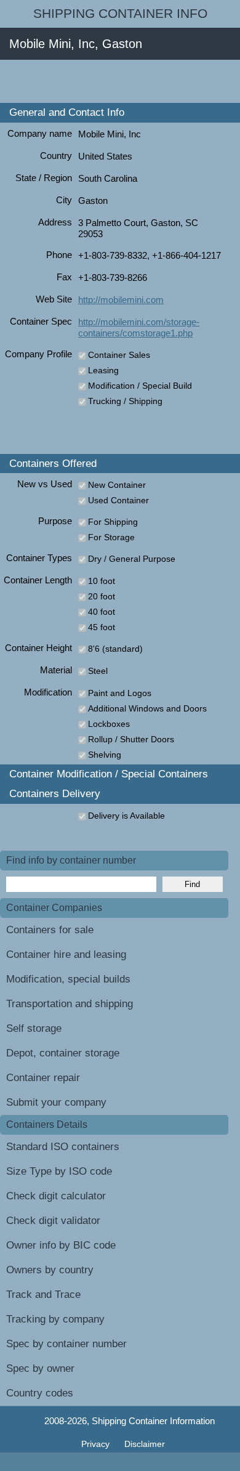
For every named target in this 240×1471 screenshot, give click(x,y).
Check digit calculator (56, 1196)
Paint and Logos (119, 693)
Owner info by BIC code (61, 1245)
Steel (98, 671)
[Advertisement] (120, 81)
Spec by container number (66, 1344)
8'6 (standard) (115, 649)
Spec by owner (40, 1368)
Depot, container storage (62, 1053)
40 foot (101, 612)
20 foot (101, 596)
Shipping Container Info (120, 13)
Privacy (96, 1444)
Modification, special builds (68, 979)
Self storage (34, 1028)
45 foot (101, 627)
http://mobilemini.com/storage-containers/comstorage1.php (138, 327)
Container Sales (119, 355)
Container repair (43, 1078)
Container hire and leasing (66, 954)
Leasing (103, 370)
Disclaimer (144, 1444)
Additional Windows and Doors (147, 708)
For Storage (111, 537)
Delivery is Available (126, 816)
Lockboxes (109, 724)
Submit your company (56, 1102)
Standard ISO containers (62, 1147)
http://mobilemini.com (121, 299)
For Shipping (113, 522)
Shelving (104, 755)
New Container (117, 485)
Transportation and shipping (69, 1004)
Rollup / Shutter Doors (131, 739)
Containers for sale (50, 930)
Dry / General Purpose (131, 559)
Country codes (39, 1393)
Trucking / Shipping (125, 401)
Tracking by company (55, 1319)
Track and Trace (43, 1294)
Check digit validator (53, 1220)
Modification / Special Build (140, 386)
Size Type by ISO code (59, 1171)
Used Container (118, 500)
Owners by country (50, 1270)
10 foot (101, 581)
